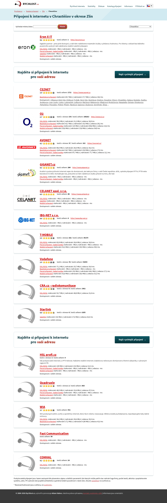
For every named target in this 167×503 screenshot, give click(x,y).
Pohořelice (44, 105)
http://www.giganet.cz (80, 167)
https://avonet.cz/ (94, 143)
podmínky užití (96, 493)
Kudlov (144, 100)
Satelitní (43, 53)
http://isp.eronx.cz (78, 40)
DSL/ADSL (43, 49)
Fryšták (76, 100)
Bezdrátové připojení (48, 97)
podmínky (48, 485)
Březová (54, 100)
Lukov (61, 102)
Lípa (50, 102)
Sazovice (80, 105)
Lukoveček (68, 102)
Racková (73, 105)
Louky (55, 102)
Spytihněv (98, 105)
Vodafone (46, 259)
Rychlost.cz (18, 11)
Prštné (60, 105)
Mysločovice (113, 102)
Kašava (130, 100)
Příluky (66, 105)
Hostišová (92, 100)
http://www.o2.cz (97, 116)
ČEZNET (45, 89)
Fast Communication (54, 433)
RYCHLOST (31, 4)
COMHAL (45, 457)
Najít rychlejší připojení (131, 74)
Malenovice (94, 102)
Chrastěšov (122, 100)
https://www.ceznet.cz (81, 92)
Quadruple (47, 383)
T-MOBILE (46, 235)
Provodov (53, 105)
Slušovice (89, 105)
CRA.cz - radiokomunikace (58, 285)
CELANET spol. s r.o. (53, 191)
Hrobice (100, 100)
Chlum (114, 100)
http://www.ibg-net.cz (79, 218)
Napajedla (123, 102)
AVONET (45, 140)
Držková (69, 100)
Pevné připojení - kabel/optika (51, 51)
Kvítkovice (44, 102)
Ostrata (130, 102)
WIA (42, 407)
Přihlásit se (139, 6)
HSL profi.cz (48, 355)
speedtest (95, 481)
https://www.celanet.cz (80, 194)
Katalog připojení (114, 6)
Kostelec (136, 100)
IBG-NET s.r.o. (49, 215)
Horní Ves (83, 100)
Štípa (105, 105)
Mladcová (104, 102)
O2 (42, 113)
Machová (85, 102)
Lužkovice (78, 102)
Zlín (43, 11)
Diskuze (101, 6)
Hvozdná (107, 100)
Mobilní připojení (46, 56)
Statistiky (91, 6)
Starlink (45, 309)
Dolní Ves (61, 100)
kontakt (86, 493)
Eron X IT (46, 37)
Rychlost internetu (77, 6)
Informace (128, 6)
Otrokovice (138, 102)
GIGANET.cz (47, 164)
